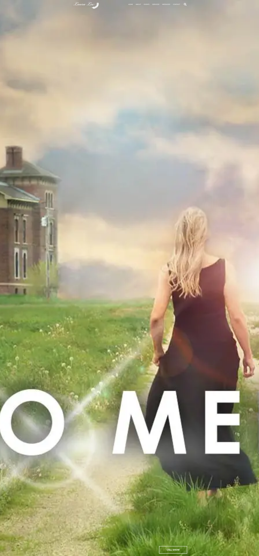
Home (130, 4)
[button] (185, 4)
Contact (176, 4)
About (138, 4)
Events (146, 4)
